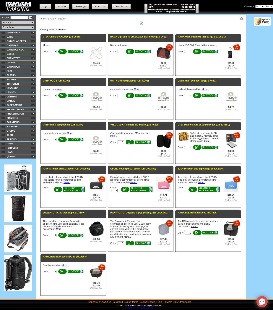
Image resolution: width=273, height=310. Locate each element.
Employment (94, 302)
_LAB (10, 152)
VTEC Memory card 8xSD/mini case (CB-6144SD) (204, 124)
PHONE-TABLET (15, 109)
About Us (106, 302)
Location (117, 302)
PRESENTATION (15, 113)
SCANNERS (13, 122)
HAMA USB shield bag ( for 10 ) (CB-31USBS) (202, 36)
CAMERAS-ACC (15, 49)
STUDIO (11, 131)
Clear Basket (121, 6)
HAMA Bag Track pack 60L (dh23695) (197, 212)
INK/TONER (13, 84)
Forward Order (171, 302)
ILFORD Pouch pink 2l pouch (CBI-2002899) (133, 168)
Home (43, 18)
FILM (9, 71)
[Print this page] (241, 18)
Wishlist (62, 6)
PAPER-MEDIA (14, 105)
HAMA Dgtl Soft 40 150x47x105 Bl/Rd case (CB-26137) (139, 36)
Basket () (80, 6)
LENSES (11, 92)
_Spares (11, 156)
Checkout (100, 6)
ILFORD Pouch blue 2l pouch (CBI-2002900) (200, 168)
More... (46, 45)
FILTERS (11, 75)
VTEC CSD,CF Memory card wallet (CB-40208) (134, 124)
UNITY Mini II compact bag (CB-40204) (63, 124)
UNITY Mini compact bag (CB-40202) (129, 80)
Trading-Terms (130, 302)
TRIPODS (12, 139)
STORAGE (12, 126)
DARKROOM (13, 67)
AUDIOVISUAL (14, 32)
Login (45, 6)
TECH (10, 135)
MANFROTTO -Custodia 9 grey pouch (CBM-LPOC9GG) (139, 212)
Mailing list (185, 302)
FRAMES (11, 79)
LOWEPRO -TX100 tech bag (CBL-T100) (63, 212)
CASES (10, 54)
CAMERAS (12, 45)
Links (159, 302)
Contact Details (147, 302)
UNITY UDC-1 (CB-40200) (56, 80)
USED (10, 143)
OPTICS (11, 101)
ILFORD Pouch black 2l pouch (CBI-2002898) (66, 168)
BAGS (10, 37)
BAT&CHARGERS (16, 41)
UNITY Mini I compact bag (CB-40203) (197, 80)
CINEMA (11, 62)
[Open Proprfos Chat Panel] (262, 301)
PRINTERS (12, 118)
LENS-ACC (12, 88)
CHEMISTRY (13, 58)
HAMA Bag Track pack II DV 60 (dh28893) (65, 256)
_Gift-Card (12, 148)
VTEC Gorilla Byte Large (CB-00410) (62, 36)
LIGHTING (12, 96)
